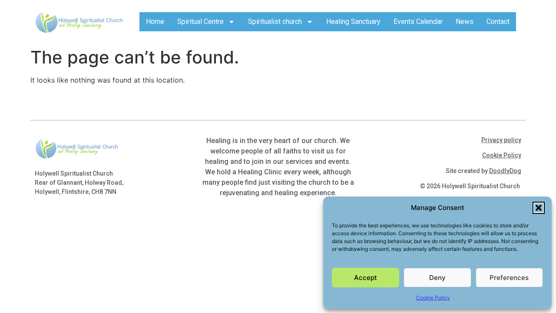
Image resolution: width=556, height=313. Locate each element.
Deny (437, 277)
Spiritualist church (275, 21)
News (464, 21)
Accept (365, 277)
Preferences (509, 277)
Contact (498, 21)
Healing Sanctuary (353, 21)
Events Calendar (418, 21)
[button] (538, 207)
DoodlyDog (505, 170)
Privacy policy (501, 140)
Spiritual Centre (200, 21)
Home (155, 21)
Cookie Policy (433, 297)
